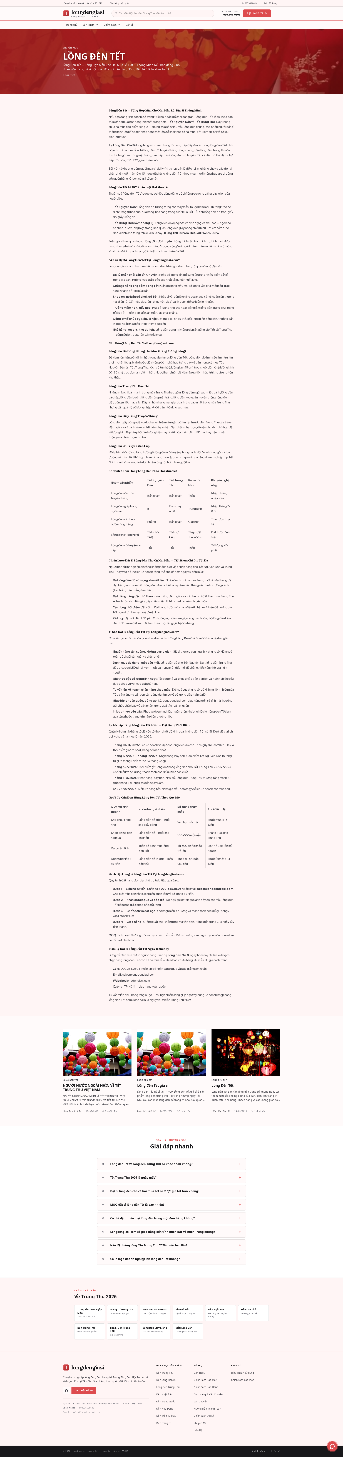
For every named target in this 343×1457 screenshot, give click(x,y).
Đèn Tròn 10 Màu (166, 1415)
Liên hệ (275, 1451)
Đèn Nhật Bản (164, 1394)
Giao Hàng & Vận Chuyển (208, 1394)
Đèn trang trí (163, 1423)
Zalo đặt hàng (270, 3)
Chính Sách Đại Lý (204, 1415)
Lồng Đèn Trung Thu (168, 1387)
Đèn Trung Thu (164, 1372)
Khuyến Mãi (200, 1423)
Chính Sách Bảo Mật (205, 1380)
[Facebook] (66, 1390)
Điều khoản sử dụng (242, 1372)
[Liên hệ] (332, 1446)
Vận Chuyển (200, 1401)
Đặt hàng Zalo (257, 13)
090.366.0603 (251, 3)
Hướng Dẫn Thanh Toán (207, 1408)
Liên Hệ (198, 1430)
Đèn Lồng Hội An (165, 1380)
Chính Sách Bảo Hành (206, 1387)
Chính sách (258, 1451)
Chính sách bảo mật (242, 1380)
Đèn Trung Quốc (165, 1401)
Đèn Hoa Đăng (164, 1408)
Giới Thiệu (199, 1372)
